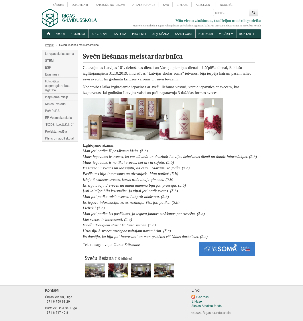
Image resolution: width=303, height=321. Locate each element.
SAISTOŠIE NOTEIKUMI (110, 4)
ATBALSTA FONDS (143, 4)
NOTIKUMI (206, 34)
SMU (166, 4)
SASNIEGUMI (184, 34)
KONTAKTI (246, 34)
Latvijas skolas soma (59, 53)
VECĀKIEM (226, 34)
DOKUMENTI (80, 4)
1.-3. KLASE (78, 34)
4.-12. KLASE (100, 34)
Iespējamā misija (57, 97)
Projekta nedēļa (56, 131)
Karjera (120, 34)
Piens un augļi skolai (59, 138)
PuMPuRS (52, 110)
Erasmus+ (52, 74)
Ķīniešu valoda (55, 104)
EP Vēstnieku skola (58, 117)
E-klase (196, 301)
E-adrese (202, 297)
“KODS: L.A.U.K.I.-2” (59, 124)
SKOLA (60, 34)
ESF (48, 67)
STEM (49, 60)
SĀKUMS (58, 4)
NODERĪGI (226, 4)
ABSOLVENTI (204, 4)
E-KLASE (182, 4)
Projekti (139, 34)
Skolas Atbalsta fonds (206, 305)
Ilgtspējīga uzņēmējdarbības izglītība (57, 85)
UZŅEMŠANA (160, 34)
